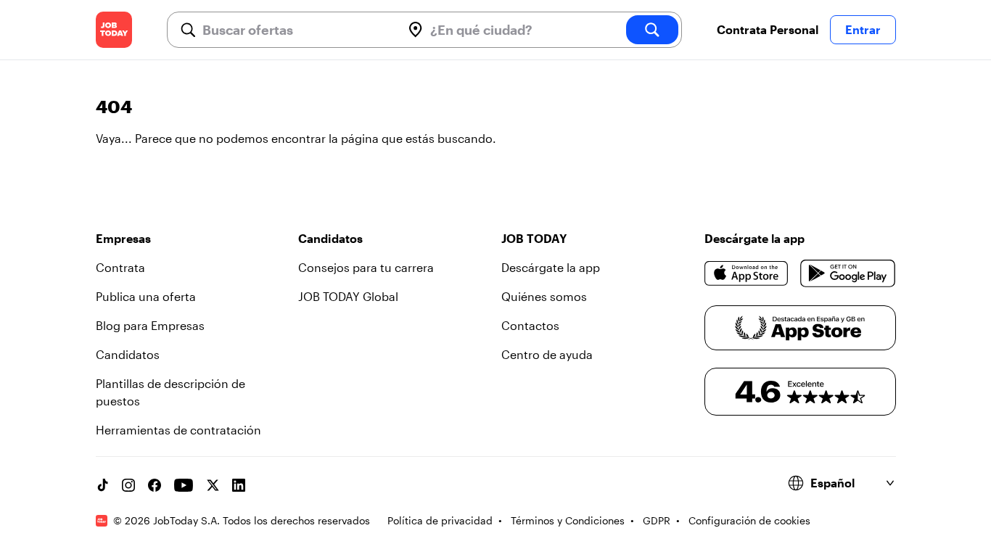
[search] (652, 29)
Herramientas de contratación (178, 430)
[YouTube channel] (183, 485)
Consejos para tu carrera (366, 267)
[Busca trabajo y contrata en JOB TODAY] (114, 30)
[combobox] (296, 30)
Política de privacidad (440, 520)
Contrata (120, 267)
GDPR (656, 520)
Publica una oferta (146, 296)
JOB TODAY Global (348, 296)
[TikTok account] (102, 485)
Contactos (530, 325)
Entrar (863, 29)
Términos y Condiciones (568, 520)
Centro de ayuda (547, 354)
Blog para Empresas (150, 325)
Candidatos (128, 354)
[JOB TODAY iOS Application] (746, 273)
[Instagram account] (128, 485)
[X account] (212, 485)
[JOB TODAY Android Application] (847, 273)
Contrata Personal (767, 29)
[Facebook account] (154, 485)
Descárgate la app (550, 267)
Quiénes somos (544, 296)
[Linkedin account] (238, 485)
